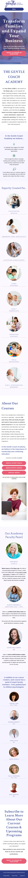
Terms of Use (14, 875)
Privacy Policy (6, 875)
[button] (14, 53)
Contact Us (22, 875)
